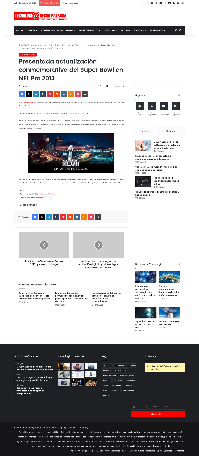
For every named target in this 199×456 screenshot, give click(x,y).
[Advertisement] (129, 15)
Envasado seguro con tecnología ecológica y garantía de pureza (153, 157)
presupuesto (131, 380)
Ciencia (31, 30)
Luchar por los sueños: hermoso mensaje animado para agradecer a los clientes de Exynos (71, 297)
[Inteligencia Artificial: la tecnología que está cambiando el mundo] (145, 277)
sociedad (129, 385)
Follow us (150, 356)
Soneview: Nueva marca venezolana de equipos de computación (156, 168)
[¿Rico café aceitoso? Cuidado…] (64, 366)
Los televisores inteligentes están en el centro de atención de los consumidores (106, 297)
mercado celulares (127, 375)
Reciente (171, 131)
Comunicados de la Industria (61, 45)
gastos (118, 370)
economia (107, 370)
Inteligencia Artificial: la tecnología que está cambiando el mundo (145, 292)
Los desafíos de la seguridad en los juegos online (166, 180)
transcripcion (128, 390)
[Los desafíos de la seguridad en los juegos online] (143, 181)
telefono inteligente (111, 390)
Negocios (109, 30)
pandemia (118, 380)
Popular (144, 131)
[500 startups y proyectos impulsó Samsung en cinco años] (78, 382)
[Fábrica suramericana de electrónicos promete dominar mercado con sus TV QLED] (64, 382)
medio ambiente (109, 375)
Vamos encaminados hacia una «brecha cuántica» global (169, 291)
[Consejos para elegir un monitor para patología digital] (64, 374)
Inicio (19, 30)
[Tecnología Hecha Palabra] (41, 16)
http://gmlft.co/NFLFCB (44, 197)
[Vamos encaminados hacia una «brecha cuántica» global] (169, 277)
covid (133, 365)
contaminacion (121, 365)
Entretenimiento (88, 30)
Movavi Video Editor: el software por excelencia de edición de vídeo (167, 145)
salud (105, 385)
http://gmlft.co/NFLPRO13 (47, 194)
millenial (106, 380)
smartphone (116, 385)
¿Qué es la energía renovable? (169, 323)
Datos (69, 30)
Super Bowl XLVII (27, 102)
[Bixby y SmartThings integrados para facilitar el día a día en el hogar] (78, 374)
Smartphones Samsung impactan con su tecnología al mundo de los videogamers (34, 296)
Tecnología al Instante (37, 45)
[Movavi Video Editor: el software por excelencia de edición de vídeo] (143, 145)
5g (104, 365)
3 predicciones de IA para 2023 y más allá (145, 324)
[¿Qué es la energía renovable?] (169, 313)
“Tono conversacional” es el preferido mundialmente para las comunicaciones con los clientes (104, 3)
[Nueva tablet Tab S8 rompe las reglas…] (91, 382)
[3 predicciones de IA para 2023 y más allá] (145, 313)
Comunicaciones (51, 30)
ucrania (106, 395)
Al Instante (156, 30)
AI (110, 365)
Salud (124, 30)
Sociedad (138, 30)
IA (125, 370)
